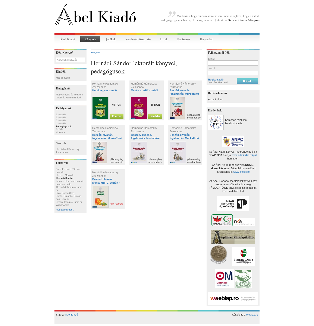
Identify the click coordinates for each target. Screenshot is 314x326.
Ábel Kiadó (67, 39)
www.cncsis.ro (241, 171)
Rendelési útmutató (138, 39)
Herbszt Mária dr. (65, 175)
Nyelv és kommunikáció (68, 97)
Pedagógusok (64, 126)
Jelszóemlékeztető (217, 82)
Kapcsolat (206, 39)
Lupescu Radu (63, 184)
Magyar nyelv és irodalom (69, 94)
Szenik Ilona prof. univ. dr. (69, 202)
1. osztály (61, 114)
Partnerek (183, 39)
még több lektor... (65, 209)
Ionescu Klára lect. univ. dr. (70, 181)
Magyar (250, 39)
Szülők (59, 129)
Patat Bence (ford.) (66, 193)
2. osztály (61, 117)
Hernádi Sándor (64, 178)
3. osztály (61, 120)
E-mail (211, 58)
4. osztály (61, 123)
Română (256, 39)
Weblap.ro (252, 314)
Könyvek (90, 39)
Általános (60, 132)
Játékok (111, 39)
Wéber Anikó (62, 205)
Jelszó (211, 68)
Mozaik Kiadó (63, 77)
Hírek (164, 39)
